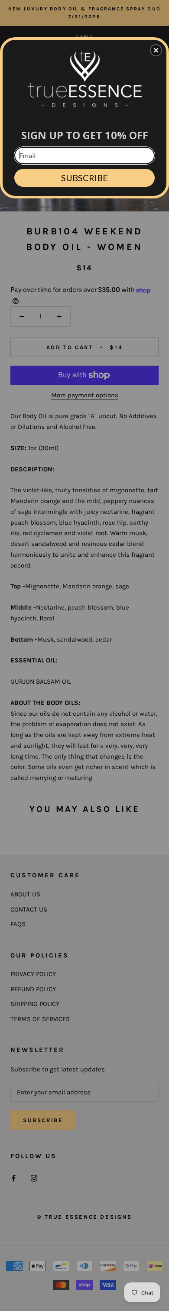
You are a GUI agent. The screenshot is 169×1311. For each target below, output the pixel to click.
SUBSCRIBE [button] (84, 177)
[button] (156, 50)
